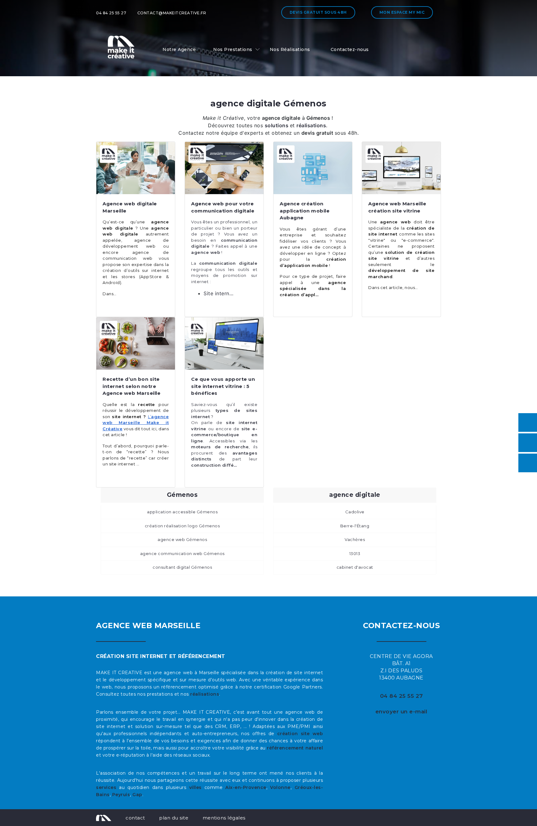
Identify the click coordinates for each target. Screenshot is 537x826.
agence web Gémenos (182, 539)
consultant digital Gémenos (182, 567)
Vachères (355, 539)
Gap (137, 794)
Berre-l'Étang (354, 525)
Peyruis (121, 794)
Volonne (280, 787)
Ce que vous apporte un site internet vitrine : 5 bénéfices (223, 386)
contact (135, 818)
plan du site (173, 818)
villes (195, 787)
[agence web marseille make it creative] (103, 817)
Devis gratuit (318, 12)
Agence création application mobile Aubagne (304, 211)
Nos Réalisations (290, 49)
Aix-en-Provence (245, 787)
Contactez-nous (350, 49)
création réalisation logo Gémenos (182, 525)
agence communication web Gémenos (182, 553)
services (106, 787)
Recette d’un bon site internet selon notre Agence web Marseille (131, 386)
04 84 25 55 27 (111, 13)
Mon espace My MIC (402, 12)
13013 (354, 553)
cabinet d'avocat (355, 567)
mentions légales (224, 818)
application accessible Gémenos (182, 511)
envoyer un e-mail (401, 711)
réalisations (204, 694)
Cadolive (355, 511)
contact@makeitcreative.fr (171, 13)
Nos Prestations (232, 49)
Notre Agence (179, 49)
